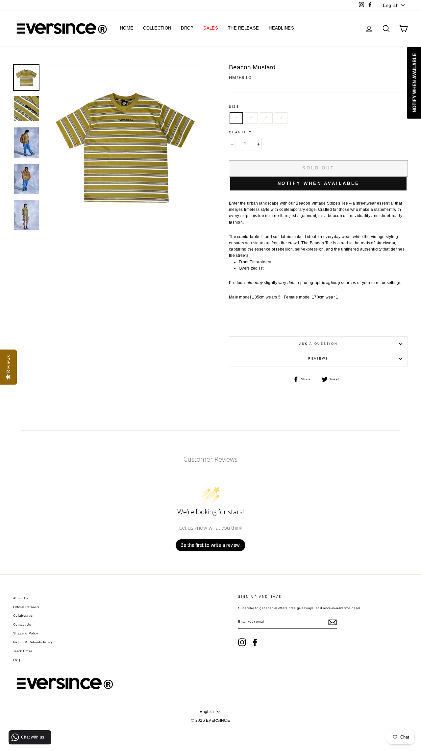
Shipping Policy (25, 633)
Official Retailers (26, 607)
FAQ (16, 660)
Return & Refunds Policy (33, 642)
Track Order (22, 651)
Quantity (240, 132)
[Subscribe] (332, 622)
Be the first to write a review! (210, 545)
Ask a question (318, 343)
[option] (125, 161)
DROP (187, 28)
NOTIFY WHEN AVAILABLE (318, 183)
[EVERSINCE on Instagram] (242, 642)
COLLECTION (157, 28)
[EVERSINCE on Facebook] (255, 642)
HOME (126, 28)
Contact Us (22, 624)
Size (234, 106)
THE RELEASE (243, 28)
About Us (20, 598)
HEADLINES (281, 28)
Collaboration (24, 615)
